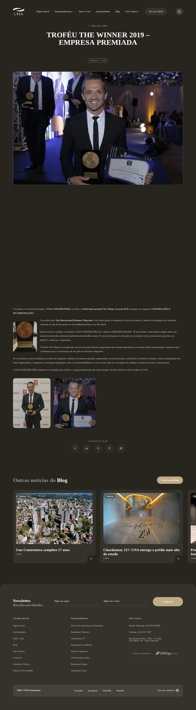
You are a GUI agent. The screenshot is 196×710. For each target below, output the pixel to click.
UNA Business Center (80, 658)
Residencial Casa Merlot (81, 645)
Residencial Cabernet (80, 632)
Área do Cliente (156, 11)
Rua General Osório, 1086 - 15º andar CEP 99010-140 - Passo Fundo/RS (145, 639)
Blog (118, 11)
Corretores (17, 658)
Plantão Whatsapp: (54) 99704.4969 (144, 626)
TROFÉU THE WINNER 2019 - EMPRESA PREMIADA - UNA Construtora (18, 11)
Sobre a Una (84, 11)
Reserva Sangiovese (79, 651)
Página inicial (42, 11)
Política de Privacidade (23, 671)
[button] (168, 601)
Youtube (120, 691)
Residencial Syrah (79, 671)
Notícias (93, 60)
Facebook (78, 691)
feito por (166, 690)
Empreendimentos (63, 11)
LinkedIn (107, 691)
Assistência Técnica (21, 664)
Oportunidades (103, 11)
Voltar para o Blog (99, 26)
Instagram (93, 691)
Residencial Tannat (79, 664)
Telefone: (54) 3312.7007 (140, 632)
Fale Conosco (131, 11)
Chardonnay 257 (78, 638)
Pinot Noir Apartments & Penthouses (87, 626)
